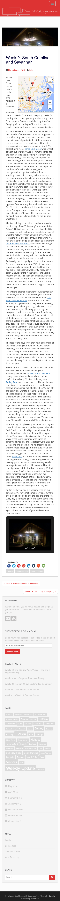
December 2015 (15, 809)
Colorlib (52, 896)
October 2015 (14, 821)
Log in (8, 840)
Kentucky (23, 744)
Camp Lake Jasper (33, 148)
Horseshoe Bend (12, 744)
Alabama (9, 714)
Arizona (24, 718)
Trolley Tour (11, 382)
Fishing (9, 734)
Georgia (10, 571)
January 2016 (14, 803)
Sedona (47, 748)
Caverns (28, 724)
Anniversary (28, 714)
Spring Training (45, 753)
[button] (32, 84)
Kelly (31, 70)
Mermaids (9, 748)
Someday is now (13, 752)
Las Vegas (32, 744)
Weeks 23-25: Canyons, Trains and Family (24, 678)
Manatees (42, 744)
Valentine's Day (32, 757)
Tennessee (20, 757)
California (10, 723)
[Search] (52, 877)
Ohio (40, 748)
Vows (21, 763)
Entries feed (10, 845)
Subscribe (12, 651)
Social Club (17, 456)
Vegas (42, 757)
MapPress (30, 111)
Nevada (19, 748)
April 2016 (13, 792)
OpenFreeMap (38, 111)
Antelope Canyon (12, 719)
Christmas (49, 723)
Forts (31, 734)
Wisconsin (40, 769)
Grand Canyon (23, 740)
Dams (30, 729)
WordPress (35, 898)
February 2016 (15, 797)
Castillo (19, 724)
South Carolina (22, 571)
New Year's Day (30, 748)
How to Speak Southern (38, 373)
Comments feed (12, 851)
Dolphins (49, 729)
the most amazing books (18, 243)
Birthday (43, 719)
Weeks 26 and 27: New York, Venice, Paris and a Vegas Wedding (27, 671)
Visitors (11, 761)
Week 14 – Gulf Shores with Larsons (22, 689)
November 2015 (15, 815)
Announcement (40, 714)
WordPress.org (12, 857)
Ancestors (18, 714)
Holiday (35, 739)
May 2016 (12, 786)
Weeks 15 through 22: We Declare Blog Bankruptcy (28, 683)
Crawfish (22, 729)
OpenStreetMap (48, 111)
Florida (20, 733)
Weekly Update (37, 571)
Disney (39, 728)
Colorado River (11, 729)
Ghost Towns (10, 740)
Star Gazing (10, 757)
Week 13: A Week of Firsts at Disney (22, 695)
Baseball (33, 719)
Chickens (37, 723)
